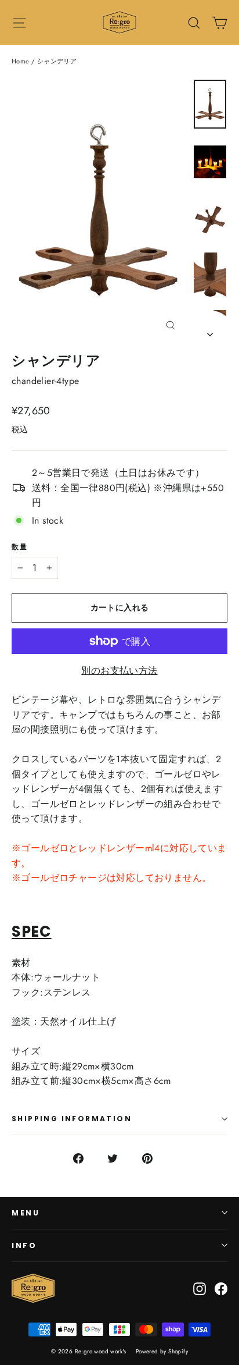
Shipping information (72, 1119)
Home (21, 61)
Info (24, 1245)
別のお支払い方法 (119, 670)
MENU (25, 1213)
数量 (20, 547)
